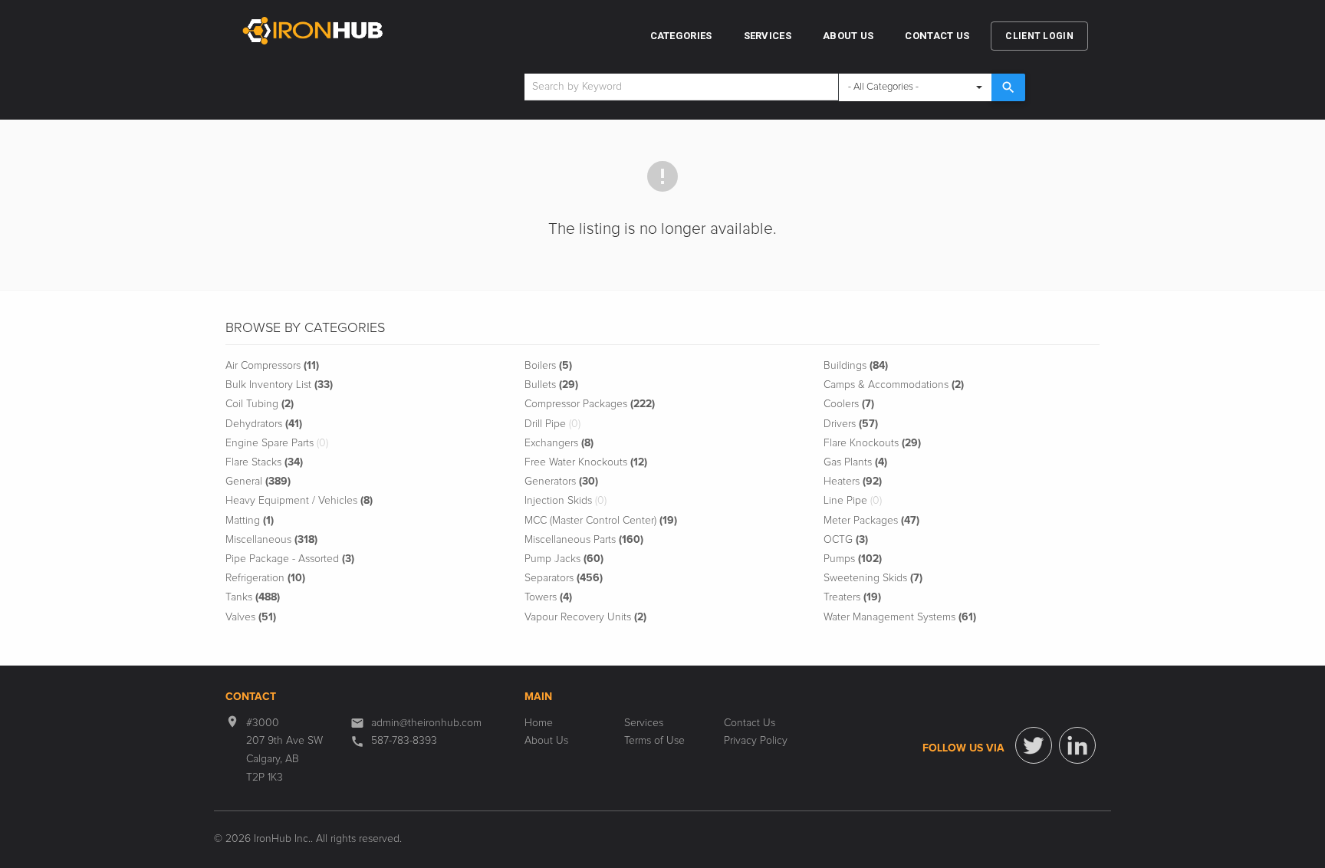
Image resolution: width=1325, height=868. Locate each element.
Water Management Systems (900, 617)
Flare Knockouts (872, 443)
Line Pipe (853, 500)
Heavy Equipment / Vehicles (299, 500)
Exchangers (558, 443)
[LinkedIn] (1077, 745)
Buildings (856, 365)
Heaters (853, 481)
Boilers (548, 365)
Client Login (1039, 36)
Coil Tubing (259, 404)
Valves (250, 617)
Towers (548, 597)
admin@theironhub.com (426, 723)
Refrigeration (265, 578)
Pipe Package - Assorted (289, 559)
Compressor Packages (589, 404)
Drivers (851, 424)
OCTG (846, 539)
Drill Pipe (552, 424)
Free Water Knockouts (585, 462)
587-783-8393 (404, 740)
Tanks (252, 597)
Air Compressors (272, 365)
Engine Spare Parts (276, 443)
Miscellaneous (271, 539)
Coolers (849, 404)
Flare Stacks (264, 462)
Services (767, 35)
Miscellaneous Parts (583, 539)
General (258, 481)
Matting (249, 520)
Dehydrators (263, 424)
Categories (681, 35)
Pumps (853, 559)
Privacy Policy (755, 740)
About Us (848, 35)
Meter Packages (871, 520)
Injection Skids (565, 500)
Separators (563, 578)
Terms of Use (654, 740)
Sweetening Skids (873, 578)
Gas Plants (855, 462)
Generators (561, 481)
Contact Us (937, 35)
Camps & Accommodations (894, 385)
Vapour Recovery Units (585, 617)
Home (538, 723)
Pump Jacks (563, 559)
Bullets (551, 385)
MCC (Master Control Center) (600, 520)
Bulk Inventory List (279, 385)
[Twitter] (1033, 745)
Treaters (852, 597)
